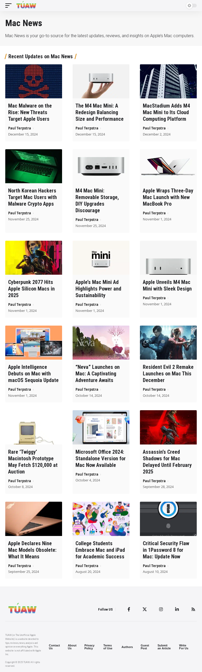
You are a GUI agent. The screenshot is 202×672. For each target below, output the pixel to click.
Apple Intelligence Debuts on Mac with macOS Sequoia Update (33, 373)
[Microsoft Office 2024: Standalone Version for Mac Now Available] (101, 427)
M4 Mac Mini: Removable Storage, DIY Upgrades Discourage (97, 200)
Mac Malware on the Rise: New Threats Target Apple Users (30, 112)
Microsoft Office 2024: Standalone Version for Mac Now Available (100, 458)
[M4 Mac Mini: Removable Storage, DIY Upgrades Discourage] (101, 166)
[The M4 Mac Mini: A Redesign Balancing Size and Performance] (101, 81)
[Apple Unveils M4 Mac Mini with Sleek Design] (168, 258)
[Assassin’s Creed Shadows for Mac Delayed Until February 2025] (168, 427)
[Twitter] (144, 609)
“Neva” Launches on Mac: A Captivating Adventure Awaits (97, 373)
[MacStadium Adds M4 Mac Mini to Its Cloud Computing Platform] (168, 81)
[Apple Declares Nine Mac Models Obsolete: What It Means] (33, 519)
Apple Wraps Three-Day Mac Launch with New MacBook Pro (168, 197)
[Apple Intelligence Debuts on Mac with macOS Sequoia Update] (33, 343)
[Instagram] (161, 609)
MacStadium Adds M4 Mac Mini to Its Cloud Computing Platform (166, 112)
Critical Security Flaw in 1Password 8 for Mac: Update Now (166, 550)
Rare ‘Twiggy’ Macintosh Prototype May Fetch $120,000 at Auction (33, 462)
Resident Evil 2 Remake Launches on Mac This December (168, 373)
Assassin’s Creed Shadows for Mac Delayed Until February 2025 (167, 462)
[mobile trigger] (9, 5)
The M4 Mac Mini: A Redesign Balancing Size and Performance (99, 112)
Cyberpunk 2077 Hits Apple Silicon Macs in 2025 (31, 288)
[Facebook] (129, 609)
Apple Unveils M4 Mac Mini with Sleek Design (167, 285)
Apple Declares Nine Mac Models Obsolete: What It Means (32, 550)
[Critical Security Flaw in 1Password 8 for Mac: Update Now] (168, 519)
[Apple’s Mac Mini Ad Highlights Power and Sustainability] (101, 258)
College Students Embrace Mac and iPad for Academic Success (100, 550)
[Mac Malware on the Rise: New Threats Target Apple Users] (33, 81)
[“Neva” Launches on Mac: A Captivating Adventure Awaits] (101, 343)
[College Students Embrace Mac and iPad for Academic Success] (101, 519)
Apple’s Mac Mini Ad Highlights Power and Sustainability (98, 288)
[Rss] (193, 609)
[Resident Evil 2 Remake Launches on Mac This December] (168, 343)
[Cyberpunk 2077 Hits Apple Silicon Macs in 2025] (33, 258)
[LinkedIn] (177, 609)
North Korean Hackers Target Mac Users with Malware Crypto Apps (32, 197)
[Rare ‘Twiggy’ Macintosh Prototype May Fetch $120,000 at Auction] (33, 427)
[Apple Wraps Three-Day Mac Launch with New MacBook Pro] (168, 166)
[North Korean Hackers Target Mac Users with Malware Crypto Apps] (33, 166)
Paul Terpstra (19, 128)
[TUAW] (26, 5)
